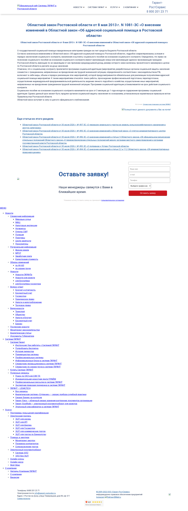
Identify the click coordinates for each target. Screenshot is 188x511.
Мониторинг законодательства (25, 330)
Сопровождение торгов (26, 446)
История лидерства (24, 351)
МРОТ (18, 253)
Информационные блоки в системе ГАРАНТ (36, 360)
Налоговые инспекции (26, 225)
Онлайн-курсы (17, 459)
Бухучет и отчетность (25, 290)
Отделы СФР (21, 231)
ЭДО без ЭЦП (22, 456)
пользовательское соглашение (112, 200)
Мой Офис (15, 465)
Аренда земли (22, 250)
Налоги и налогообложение (28, 302)
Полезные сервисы (19, 373)
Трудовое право (23, 305)
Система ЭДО (21, 453)
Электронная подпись (20, 416)
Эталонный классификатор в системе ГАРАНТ (37, 407)
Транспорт (20, 311)
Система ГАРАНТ (96, 7)
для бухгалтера (22, 281)
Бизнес (18, 324)
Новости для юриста (25, 277)
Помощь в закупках (19, 437)
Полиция (19, 234)
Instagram (100, 497)
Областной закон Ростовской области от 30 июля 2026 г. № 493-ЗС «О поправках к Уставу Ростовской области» (75, 146)
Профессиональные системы (29, 357)
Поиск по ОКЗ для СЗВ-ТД (27, 376)
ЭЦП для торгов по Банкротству (30, 434)
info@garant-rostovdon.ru (45, 493)
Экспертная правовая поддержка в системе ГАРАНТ (40, 385)
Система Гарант (17, 342)
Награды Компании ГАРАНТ (23, 471)
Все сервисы (21, 391)
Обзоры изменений (19, 262)
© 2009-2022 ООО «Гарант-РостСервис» (113, 492)
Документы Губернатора (22, 336)
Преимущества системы (27, 354)
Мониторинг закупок (25, 440)
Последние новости (19, 327)
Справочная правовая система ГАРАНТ (157, 104)
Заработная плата (23, 256)
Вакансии (14, 477)
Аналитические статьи (20, 333)
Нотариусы (20, 228)
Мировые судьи (23, 219)
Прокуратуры (21, 244)
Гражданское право (24, 299)
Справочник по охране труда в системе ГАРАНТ (38, 367)
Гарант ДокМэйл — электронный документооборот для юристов (46, 403)
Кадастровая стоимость (26, 259)
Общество (20, 314)
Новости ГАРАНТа (23, 274)
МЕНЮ (3, 208)
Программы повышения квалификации (29, 413)
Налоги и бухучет (23, 317)
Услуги (114, 7)
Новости (77, 7)
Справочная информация (22, 216)
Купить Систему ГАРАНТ (21, 370)
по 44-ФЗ (19, 265)
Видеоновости (17, 308)
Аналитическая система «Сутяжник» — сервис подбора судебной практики (50, 394)
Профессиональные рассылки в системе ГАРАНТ (38, 382)
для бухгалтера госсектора (28, 284)
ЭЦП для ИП (21, 422)
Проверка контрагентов (26, 443)
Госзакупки (20, 296)
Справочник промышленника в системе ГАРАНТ (38, 364)
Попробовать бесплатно (26, 348)
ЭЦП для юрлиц (23, 419)
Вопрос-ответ (16, 287)
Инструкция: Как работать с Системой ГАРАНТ (37, 345)
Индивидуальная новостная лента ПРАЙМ (35, 379)
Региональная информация (23, 247)
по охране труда (23, 268)
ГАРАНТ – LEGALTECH (20, 388)
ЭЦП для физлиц (23, 425)
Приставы (20, 238)
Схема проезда (23, 499)
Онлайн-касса (16, 462)
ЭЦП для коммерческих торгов (30, 431)
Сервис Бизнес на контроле (28, 397)
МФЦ (17, 222)
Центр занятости (23, 241)
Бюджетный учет (23, 293)
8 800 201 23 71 (157, 11)
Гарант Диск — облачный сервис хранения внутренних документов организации (53, 400)
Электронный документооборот (25, 450)
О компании (129, 7)
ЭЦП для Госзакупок (25, 428)
